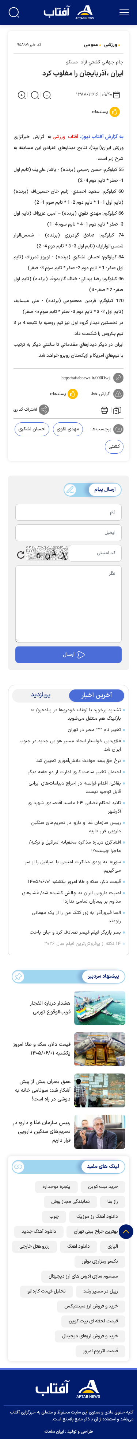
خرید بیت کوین (103, 1186)
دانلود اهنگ (78, 1246)
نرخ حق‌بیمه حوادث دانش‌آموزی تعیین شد (78, 761)
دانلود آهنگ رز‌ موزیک (97, 1216)
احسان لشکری (32, 429)
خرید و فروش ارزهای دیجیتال (90, 1336)
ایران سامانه (54, 1431)
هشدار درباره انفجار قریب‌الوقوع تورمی (50, 1008)
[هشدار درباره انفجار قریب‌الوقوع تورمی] (98, 1007)
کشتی (114, 446)
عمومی (91, 44)
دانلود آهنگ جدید (39, 1231)
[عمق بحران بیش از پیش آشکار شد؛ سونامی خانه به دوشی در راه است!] (98, 1090)
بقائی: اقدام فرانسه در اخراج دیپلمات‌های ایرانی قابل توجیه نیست (74, 787)
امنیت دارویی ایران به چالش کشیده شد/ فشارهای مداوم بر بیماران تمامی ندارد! (71, 897)
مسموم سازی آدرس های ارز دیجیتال (83, 1276)
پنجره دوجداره (56, 1186)
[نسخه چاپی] (103, 409)
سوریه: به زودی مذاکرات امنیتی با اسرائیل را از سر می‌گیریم (73, 866)
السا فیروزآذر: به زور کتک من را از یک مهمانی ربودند (76, 917)
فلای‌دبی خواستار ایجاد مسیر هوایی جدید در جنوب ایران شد (70, 745)
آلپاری (112, 1246)
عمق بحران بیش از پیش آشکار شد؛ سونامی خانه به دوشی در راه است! (43, 1090)
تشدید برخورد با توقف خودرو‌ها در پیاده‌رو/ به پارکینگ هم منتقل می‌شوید (75, 714)
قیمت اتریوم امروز (100, 1351)
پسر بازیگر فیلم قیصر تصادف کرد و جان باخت (75, 932)
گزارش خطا (100, 394)
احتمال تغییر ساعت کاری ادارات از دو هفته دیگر (74, 772)
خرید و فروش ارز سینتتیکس (91, 1306)
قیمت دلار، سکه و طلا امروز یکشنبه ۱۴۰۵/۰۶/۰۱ (74, 881)
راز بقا (112, 1201)
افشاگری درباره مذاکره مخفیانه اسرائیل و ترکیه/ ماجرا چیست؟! (75, 847)
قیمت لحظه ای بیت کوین (93, 1321)
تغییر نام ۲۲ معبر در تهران (94, 730)
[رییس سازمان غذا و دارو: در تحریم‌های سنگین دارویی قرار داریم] (98, 1131)
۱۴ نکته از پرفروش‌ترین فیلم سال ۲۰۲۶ (82, 943)
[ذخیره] (117, 410)
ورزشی (110, 44)
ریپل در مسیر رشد (100, 1291)
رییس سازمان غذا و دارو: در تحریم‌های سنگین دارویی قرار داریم (76, 827)
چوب (54, 1216)
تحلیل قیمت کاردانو (46, 1291)
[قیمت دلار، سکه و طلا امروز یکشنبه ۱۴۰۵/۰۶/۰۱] (98, 1049)
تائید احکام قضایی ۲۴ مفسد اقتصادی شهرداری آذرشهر (74, 807)
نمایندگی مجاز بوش (70, 1201)
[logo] (69, 11)
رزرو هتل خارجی (34, 1246)
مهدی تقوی (68, 429)
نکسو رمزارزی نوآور (100, 1261)
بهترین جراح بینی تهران (96, 1231)
